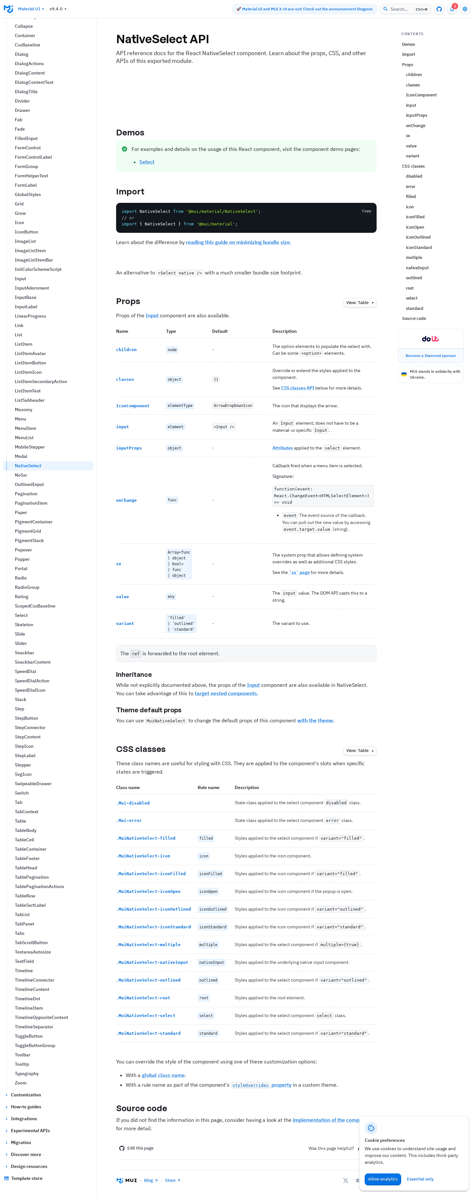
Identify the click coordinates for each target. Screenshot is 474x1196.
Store (170, 1180)
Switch (22, 793)
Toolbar (22, 1055)
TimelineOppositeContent (41, 1017)
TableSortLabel (30, 905)
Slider (21, 643)
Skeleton (24, 625)
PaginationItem (31, 503)
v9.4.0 (56, 9)
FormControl (28, 148)
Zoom (20, 1083)
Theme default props (149, 710)
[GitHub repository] (439, 9)
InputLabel (26, 307)
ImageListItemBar (34, 260)
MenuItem (25, 428)
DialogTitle (26, 91)
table (357, 302)
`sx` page (299, 572)
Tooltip (22, 1064)
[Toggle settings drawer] (465, 9)
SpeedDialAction (32, 681)
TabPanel (24, 924)
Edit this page (140, 1148)
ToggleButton (29, 1036)
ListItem (23, 344)
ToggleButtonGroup (35, 1045)
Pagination (26, 494)
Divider (22, 101)
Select (21, 615)
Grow (20, 213)
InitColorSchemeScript (38, 269)
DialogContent (30, 73)
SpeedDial (25, 671)
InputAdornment (32, 288)
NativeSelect (28, 466)
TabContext (26, 812)
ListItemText (28, 391)
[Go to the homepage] (8, 9)
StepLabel (25, 755)
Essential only (420, 1179)
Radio (21, 578)
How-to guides (26, 1107)
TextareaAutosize (33, 952)
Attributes (282, 448)
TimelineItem (29, 1008)
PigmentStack (29, 540)
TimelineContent (32, 989)
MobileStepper (30, 447)
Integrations (24, 1119)
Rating (21, 596)
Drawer (22, 110)
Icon (19, 222)
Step (19, 709)
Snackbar (24, 653)
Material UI (29, 9)
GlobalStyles (28, 194)
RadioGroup (27, 587)
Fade (20, 129)
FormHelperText (31, 176)
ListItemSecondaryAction (41, 381)
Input (20, 279)
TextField (24, 961)
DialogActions (29, 63)
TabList (22, 914)
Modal (21, 456)
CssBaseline (27, 45)
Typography (27, 1073)
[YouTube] (358, 1180)
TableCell (24, 840)
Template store (27, 1178)
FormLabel (26, 185)
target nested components (226, 693)
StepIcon (24, 746)
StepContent (28, 737)
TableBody (25, 830)
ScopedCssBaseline (35, 606)
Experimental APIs (30, 1130)
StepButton (26, 718)
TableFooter (27, 858)
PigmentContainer (34, 522)
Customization (26, 1095)
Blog (148, 1180)
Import (130, 191)
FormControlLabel (33, 157)
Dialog (21, 54)
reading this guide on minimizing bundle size (238, 242)
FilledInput (26, 138)
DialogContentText (34, 82)
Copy (366, 210)
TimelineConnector (34, 980)
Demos (130, 132)
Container (25, 35)
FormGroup (26, 166)
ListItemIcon (28, 372)
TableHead (26, 868)
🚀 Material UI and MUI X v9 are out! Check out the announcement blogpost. (304, 8)
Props (128, 301)
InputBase (25, 297)
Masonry (23, 409)
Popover (23, 550)
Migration (21, 1142)
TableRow (25, 896)
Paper (21, 512)
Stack (20, 699)
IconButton (26, 232)
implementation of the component (333, 1120)
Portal (21, 568)
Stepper (23, 765)
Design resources (29, 1166)
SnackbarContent (33, 662)
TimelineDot (27, 999)
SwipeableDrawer (33, 783)
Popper (22, 559)
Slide (20, 634)
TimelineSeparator (34, 1027)
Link (19, 325)
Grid (19, 204)
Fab (18, 120)
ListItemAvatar (30, 353)
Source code (141, 1108)
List (18, 335)
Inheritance (134, 674)
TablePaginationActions (39, 886)
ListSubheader (29, 400)
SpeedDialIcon (30, 690)
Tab (18, 802)
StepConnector (30, 727)
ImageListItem (30, 250)
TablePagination (32, 877)
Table (20, 821)
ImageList (25, 241)
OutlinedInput (29, 484)
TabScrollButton (31, 942)
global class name (163, 1075)
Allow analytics (383, 1179)
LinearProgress (30, 316)
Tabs (20, 933)
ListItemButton (30, 363)
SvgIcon (23, 774)
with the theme (315, 720)
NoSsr (21, 475)
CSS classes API (297, 388)
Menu (20, 419)
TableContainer (30, 849)
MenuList (24, 437)
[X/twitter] (346, 1180)
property (261, 1085)
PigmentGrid (28, 531)
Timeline (24, 971)
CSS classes (141, 749)
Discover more (26, 1154)
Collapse (24, 26)
